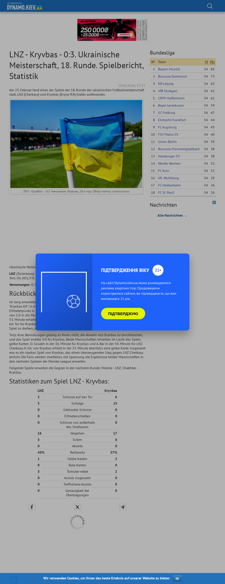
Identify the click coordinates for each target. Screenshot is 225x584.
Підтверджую (123, 313)
